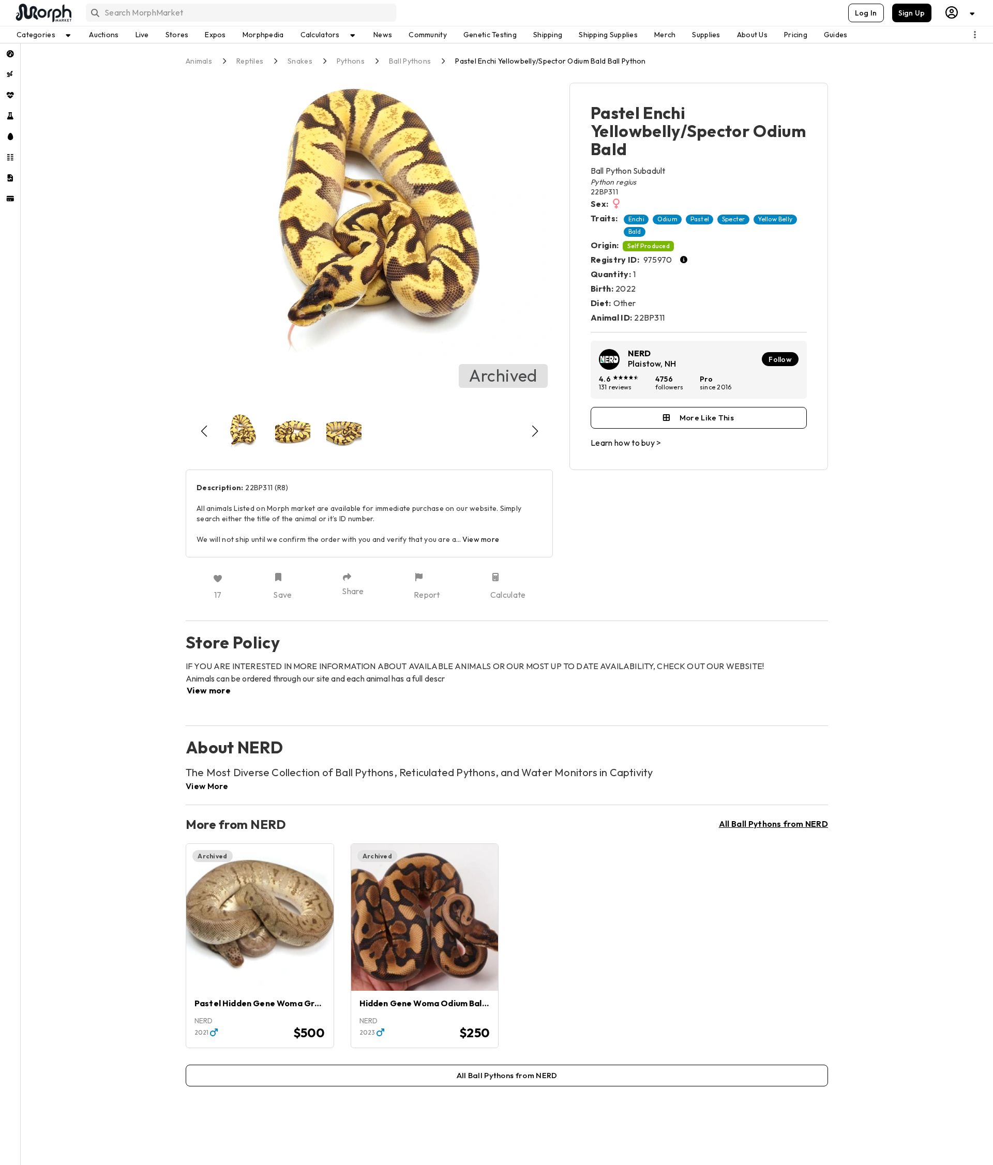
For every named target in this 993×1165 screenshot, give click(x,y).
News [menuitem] (382, 35)
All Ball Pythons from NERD (773, 824)
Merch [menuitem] (664, 35)
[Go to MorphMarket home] (42, 13)
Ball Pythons (410, 61)
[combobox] (240, 13)
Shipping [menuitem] (547, 35)
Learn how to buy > (626, 442)
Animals (199, 61)
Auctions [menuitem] (103, 35)
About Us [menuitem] (752, 35)
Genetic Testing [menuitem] (490, 35)
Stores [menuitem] (177, 35)
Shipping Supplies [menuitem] (608, 35)
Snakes (300, 61)
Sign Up (911, 13)
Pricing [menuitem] (795, 35)
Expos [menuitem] (215, 35)
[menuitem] (10, 53)
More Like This (707, 417)
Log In (866, 13)
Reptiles (249, 61)
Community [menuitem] (428, 35)
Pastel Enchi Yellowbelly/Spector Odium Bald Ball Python (550, 61)
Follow (780, 359)
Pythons (351, 61)
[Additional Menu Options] (975, 34)
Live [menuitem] (142, 35)
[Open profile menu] (960, 13)
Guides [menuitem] (836, 35)
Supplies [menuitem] (706, 35)
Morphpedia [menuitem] (263, 35)
